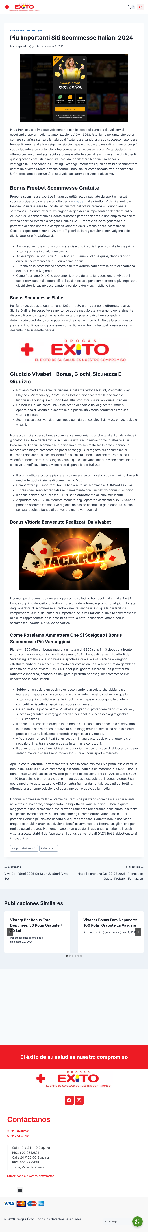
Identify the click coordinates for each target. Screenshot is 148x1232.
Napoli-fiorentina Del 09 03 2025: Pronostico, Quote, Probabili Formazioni (111, 873)
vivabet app (48, 848)
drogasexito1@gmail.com (29, 46)
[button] (20, 1190)
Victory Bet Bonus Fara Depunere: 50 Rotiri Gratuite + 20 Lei (36, 925)
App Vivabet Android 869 (26, 30)
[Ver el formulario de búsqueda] (140, 7)
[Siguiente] (138, 932)
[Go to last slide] (10, 932)
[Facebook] (69, 1100)
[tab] (67, 956)
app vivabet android (24, 848)
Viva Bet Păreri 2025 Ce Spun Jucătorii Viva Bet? (36, 873)
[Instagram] (79, 1100)
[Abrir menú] (122, 7)
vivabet (79, 201)
